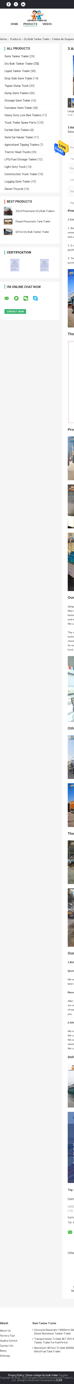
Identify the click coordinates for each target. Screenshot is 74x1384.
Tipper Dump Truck (16, 85)
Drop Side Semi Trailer (18, 78)
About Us (5, 1330)
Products (30, 24)
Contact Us (6, 1345)
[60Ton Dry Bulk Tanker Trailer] (8, 232)
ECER (59, 1380)
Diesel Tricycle (13, 189)
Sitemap (5, 1355)
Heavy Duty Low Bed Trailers (22, 115)
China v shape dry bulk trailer (42, 1375)
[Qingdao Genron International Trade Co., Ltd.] (37, 15)
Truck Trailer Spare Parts (20, 122)
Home (14, 24)
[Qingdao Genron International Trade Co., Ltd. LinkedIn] (23, 4)
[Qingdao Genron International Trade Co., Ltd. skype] (37, 298)
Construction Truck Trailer (20, 174)
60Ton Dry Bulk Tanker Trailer (32, 231)
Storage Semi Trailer (17, 100)
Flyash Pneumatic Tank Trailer (33, 221)
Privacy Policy (16, 1375)
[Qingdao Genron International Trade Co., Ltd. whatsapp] (18, 298)
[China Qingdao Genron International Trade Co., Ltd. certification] (15, 265)
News (3, 1350)
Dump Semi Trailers (16, 93)
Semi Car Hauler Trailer (18, 137)
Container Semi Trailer (18, 108)
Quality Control (8, 1340)
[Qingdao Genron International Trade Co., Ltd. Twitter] (15, 4)
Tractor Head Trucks (17, 152)
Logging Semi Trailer (17, 181)
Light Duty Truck (15, 167)
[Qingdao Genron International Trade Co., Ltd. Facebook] (8, 4)
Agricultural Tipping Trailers (21, 144)
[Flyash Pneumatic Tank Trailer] (8, 221)
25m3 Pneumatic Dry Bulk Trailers (35, 211)
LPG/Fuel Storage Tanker (20, 159)
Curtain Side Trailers (17, 130)
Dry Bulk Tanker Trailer (37, 39)
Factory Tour (7, 1335)
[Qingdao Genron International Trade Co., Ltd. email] (8, 298)
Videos (47, 24)
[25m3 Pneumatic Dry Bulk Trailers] (8, 211)
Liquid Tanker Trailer (17, 71)
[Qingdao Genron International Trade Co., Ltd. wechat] (28, 298)
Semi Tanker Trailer (16, 56)
